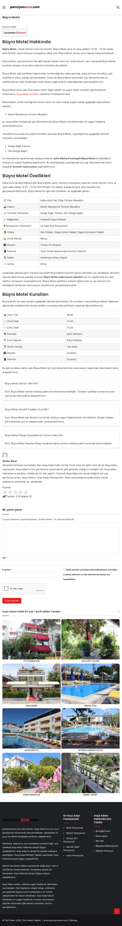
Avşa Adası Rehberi (24, 855)
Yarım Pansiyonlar (75, 855)
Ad (4, 557)
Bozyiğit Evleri (103, 831)
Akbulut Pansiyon (104, 851)
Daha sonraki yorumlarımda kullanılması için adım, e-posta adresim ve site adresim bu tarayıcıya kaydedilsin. (90, 574)
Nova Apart (101, 836)
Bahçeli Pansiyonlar (75, 833)
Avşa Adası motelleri (28, 94)
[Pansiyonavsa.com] (25, 7)
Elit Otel (100, 841)
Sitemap (73, 920)
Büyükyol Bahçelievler (107, 846)
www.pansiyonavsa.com (56, 920)
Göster (21, 32)
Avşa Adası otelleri (11, 884)
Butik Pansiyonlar (74, 828)
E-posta (7, 569)
